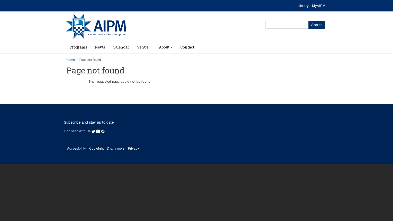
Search (316, 25)
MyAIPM (318, 6)
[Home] (129, 26)
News (100, 47)
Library (303, 6)
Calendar (121, 47)
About (164, 47)
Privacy (133, 148)
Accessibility (76, 148)
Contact (187, 47)
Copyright (96, 148)
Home (70, 60)
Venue (142, 47)
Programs (78, 47)
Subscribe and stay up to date (89, 122)
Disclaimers (115, 148)
